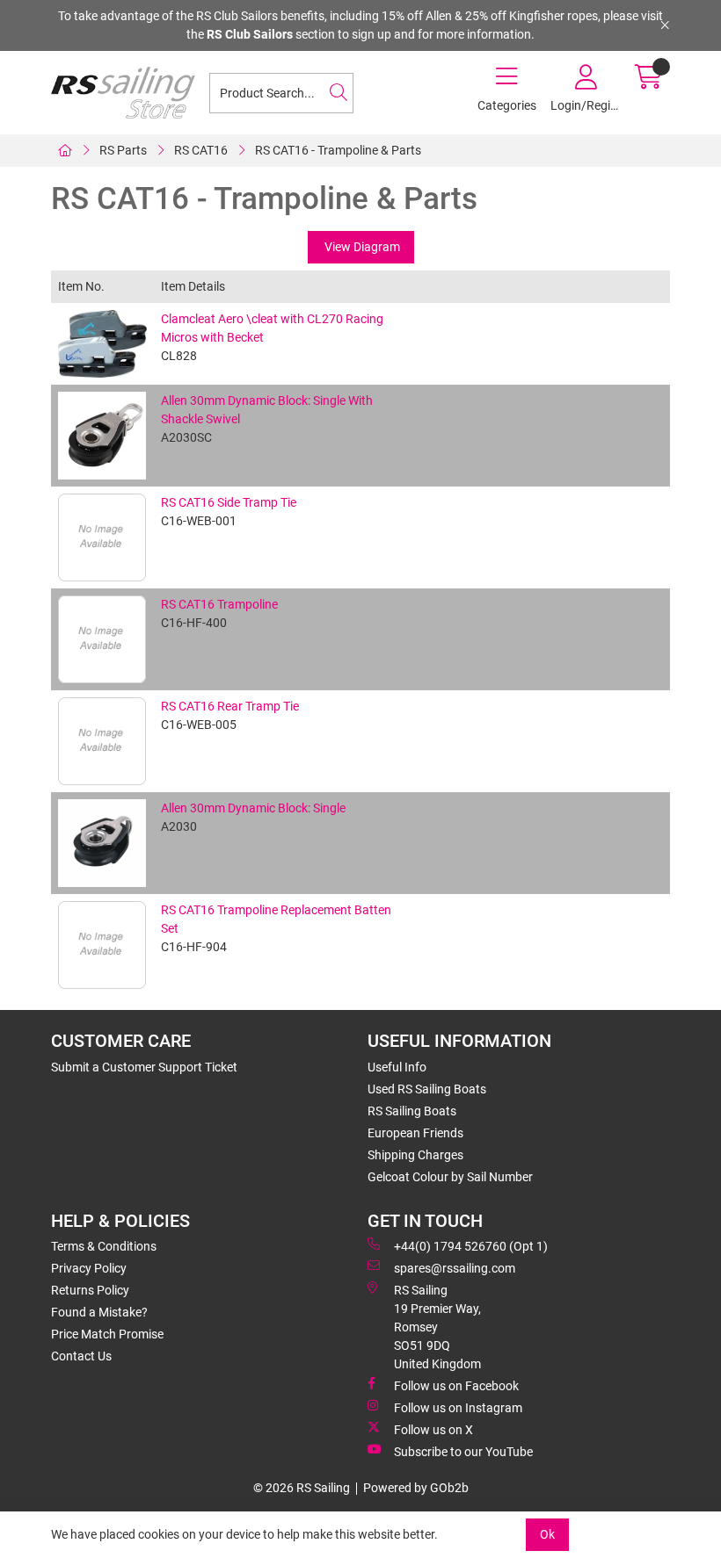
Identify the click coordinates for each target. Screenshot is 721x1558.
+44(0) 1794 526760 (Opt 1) (471, 1246)
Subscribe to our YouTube (463, 1452)
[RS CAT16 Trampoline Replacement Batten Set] (102, 945)
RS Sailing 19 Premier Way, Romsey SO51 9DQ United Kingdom (437, 1327)
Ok (547, 1534)
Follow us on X (433, 1430)
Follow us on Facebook (456, 1386)
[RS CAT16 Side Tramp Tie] (102, 537)
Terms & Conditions (104, 1246)
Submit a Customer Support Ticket (144, 1067)
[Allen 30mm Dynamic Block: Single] (102, 843)
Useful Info (397, 1067)
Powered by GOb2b (416, 1488)
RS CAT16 (201, 150)
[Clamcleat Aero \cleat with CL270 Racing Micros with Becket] (102, 344)
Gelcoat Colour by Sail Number (450, 1177)
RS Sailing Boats (412, 1111)
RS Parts (123, 150)
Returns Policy (90, 1290)
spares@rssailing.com (454, 1268)
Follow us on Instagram (458, 1408)
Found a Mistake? (99, 1312)
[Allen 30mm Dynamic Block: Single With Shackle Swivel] (102, 436)
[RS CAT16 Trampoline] (102, 639)
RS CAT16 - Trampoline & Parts (338, 150)
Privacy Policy (89, 1268)
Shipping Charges (415, 1155)
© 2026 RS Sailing (301, 1488)
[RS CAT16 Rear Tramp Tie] (102, 741)
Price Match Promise (107, 1334)
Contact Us (81, 1356)
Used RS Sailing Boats (427, 1089)
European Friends (415, 1133)
